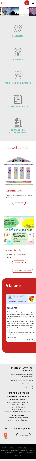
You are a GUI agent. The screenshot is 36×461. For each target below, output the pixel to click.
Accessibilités (21, 448)
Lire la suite (19, 203)
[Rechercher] (26, 2)
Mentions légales (8, 448)
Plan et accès (23, 435)
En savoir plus (18, 32)
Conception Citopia (20, 450)
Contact (27, 387)
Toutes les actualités (23, 271)
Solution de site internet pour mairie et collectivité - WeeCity (19, 452)
